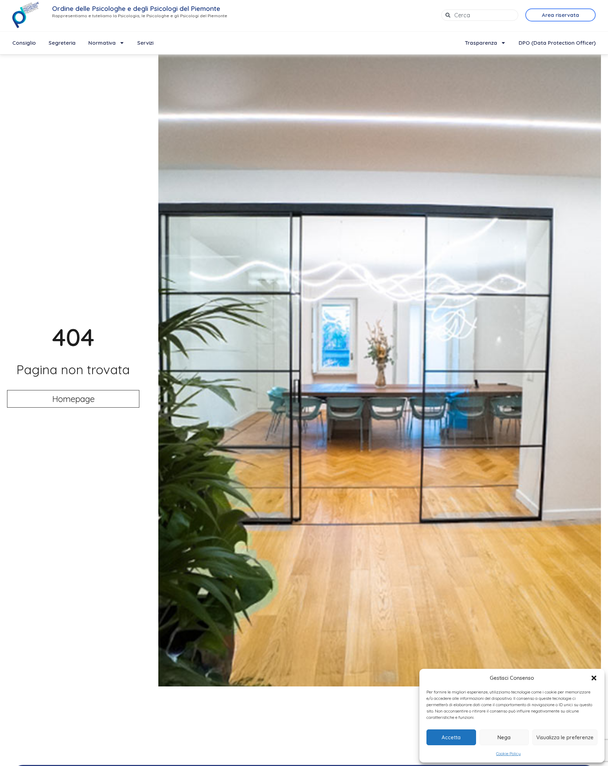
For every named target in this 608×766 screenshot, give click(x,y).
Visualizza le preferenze (565, 737)
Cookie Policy (508, 753)
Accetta (451, 737)
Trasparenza (481, 42)
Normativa (102, 42)
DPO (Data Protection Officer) (557, 42)
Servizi (145, 42)
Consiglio (24, 42)
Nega (504, 737)
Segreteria (62, 42)
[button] (593, 678)
